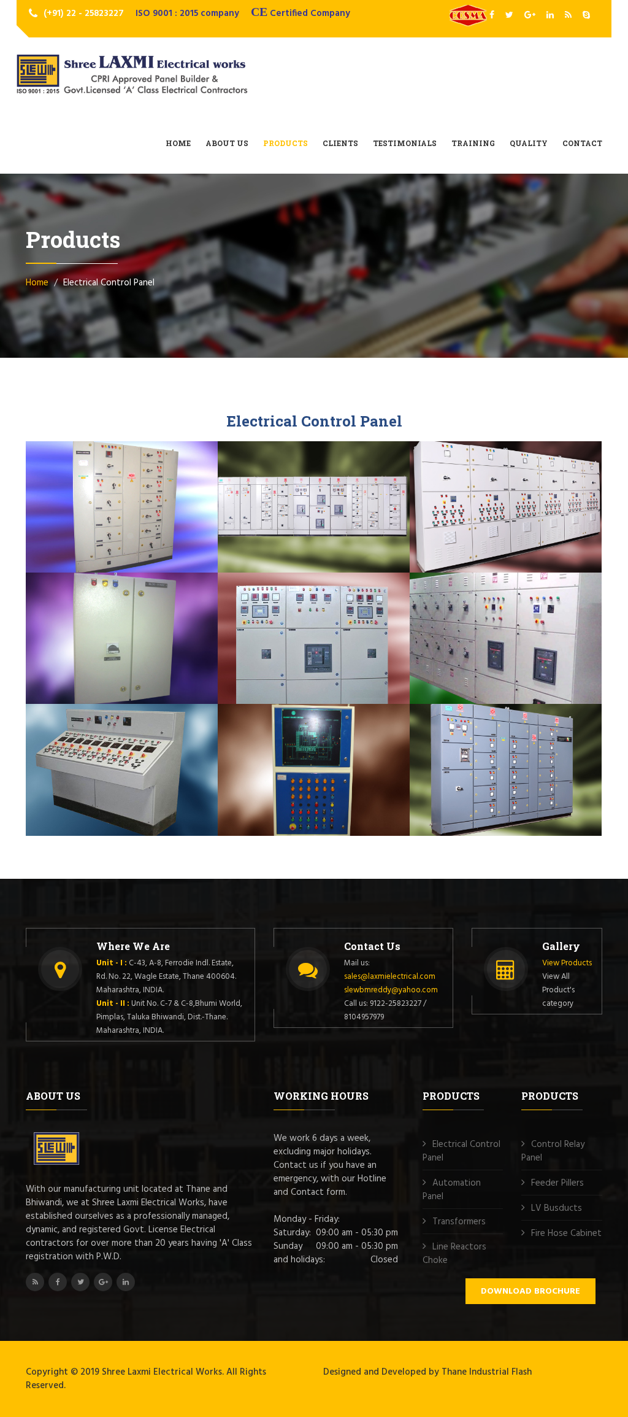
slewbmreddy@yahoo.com (391, 990)
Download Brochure (530, 1291)
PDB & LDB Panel (91, 637)
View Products (567, 963)
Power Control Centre (297, 505)
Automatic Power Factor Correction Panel (497, 511)
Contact (582, 143)
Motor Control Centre (104, 505)
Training (473, 143)
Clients (340, 143)
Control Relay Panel (552, 1151)
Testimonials (405, 143)
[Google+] (530, 16)
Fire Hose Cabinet (566, 1233)
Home (178, 143)
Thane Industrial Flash (487, 1372)
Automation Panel (452, 1190)
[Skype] (586, 16)
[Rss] (569, 16)
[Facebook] (492, 16)
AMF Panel (459, 637)
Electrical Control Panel (461, 1151)
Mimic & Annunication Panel (301, 774)
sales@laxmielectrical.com (389, 976)
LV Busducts (556, 1208)
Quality (529, 143)
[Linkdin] (551, 16)
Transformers (459, 1221)
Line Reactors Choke (454, 1254)
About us (226, 143)
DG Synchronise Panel (299, 637)
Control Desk (80, 768)
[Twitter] (510, 16)
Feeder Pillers (557, 1183)
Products (285, 143)
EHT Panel (458, 768)
